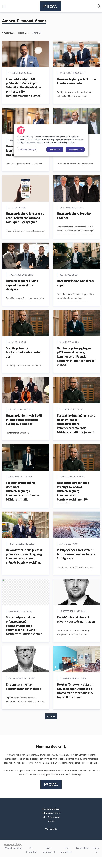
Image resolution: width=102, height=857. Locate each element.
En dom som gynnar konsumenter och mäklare (23, 686)
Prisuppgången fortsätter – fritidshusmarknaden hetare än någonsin (76, 554)
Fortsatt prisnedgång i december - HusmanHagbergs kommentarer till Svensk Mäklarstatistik (22, 491)
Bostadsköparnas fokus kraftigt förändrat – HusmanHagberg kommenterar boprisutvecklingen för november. (73, 493)
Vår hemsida (51, 828)
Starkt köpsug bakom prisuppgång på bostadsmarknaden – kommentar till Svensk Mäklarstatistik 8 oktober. (24, 625)
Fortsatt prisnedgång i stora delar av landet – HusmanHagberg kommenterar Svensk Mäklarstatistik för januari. (76, 424)
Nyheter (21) (8, 32)
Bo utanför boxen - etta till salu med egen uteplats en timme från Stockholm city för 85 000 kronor (75, 691)
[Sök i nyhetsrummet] (99, 6)
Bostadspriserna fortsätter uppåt (75, 283)
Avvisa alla (55, 149)
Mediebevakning (13, 848)
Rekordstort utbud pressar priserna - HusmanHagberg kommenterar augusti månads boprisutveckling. (24, 556)
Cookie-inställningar (26, 149)
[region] (51, 140)
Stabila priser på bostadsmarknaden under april (23, 352)
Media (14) (23, 32)
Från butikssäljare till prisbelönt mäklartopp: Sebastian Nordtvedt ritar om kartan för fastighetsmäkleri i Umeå (23, 87)
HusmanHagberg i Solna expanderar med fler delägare (22, 285)
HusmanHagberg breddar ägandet (74, 216)
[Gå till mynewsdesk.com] (13, 844)
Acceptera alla (75, 149)
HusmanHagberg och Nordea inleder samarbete (76, 81)
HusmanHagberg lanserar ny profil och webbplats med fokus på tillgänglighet (25, 218)
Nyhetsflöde (82, 848)
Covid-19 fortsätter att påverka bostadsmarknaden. (76, 619)
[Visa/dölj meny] (4, 6)
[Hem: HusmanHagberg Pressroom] (50, 6)
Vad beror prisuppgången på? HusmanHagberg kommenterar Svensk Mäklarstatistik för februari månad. (76, 356)
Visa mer (51, 716)
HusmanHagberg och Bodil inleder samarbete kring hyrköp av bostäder (24, 419)
